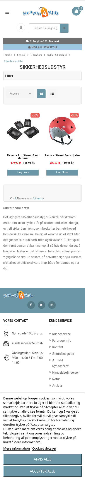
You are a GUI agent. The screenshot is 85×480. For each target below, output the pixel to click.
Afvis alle (42, 459)
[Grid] (41, 94)
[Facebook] (31, 305)
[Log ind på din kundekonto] (22, 28)
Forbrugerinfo (61, 340)
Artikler (57, 385)
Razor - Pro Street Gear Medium (23, 157)
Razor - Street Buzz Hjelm (62, 155)
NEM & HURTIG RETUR (44, 47)
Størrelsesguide (63, 353)
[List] (52, 94)
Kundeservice (61, 334)
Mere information (16, 448)
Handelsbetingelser (65, 372)
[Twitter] (41, 305)
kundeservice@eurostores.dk (32, 343)
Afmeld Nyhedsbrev (60, 363)
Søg (64, 28)
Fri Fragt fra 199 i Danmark (44, 41)
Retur (56, 379)
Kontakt (57, 347)
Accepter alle (42, 471)
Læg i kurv (23, 172)
